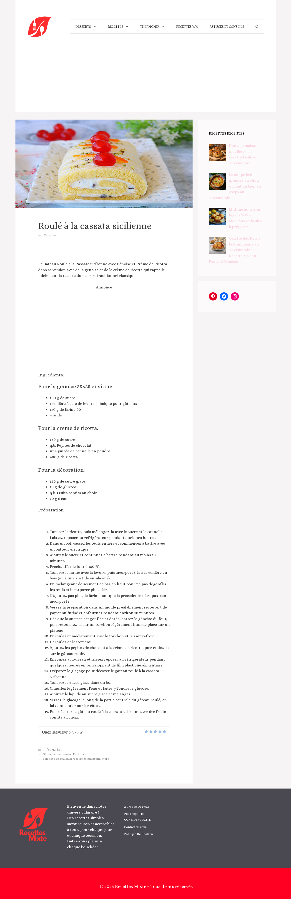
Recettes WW (187, 26)
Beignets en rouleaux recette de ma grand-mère (76, 758)
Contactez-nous (135, 827)
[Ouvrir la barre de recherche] (257, 26)
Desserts (83, 26)
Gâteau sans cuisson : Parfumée (64, 754)
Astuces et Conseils (227, 26)
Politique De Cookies (138, 834)
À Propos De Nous (136, 806)
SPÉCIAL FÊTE (52, 749)
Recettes (115, 26)
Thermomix (149, 26)
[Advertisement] (145, 80)
